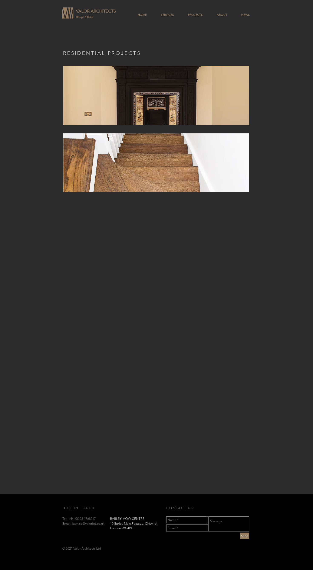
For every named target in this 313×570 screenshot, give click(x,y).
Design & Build (84, 17)
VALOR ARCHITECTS (96, 11)
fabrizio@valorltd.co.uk (88, 523)
